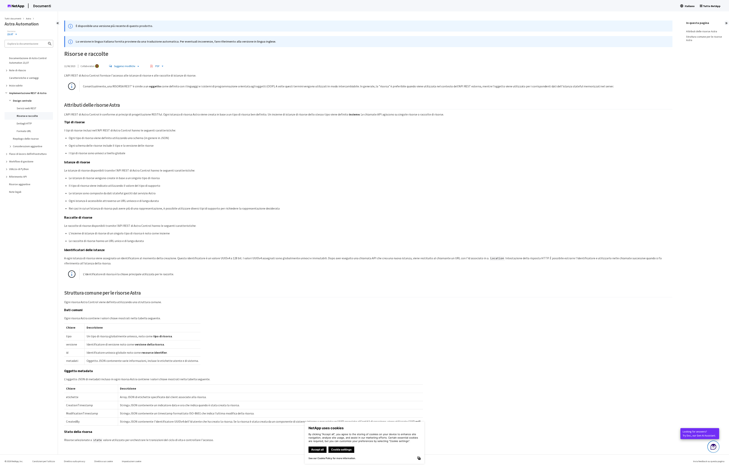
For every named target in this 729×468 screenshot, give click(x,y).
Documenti (42, 5)
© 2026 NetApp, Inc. (14, 461)
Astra (29, 18)
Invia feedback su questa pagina (708, 461)
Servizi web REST (26, 108)
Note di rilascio (17, 70)
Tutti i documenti (13, 18)
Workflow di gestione (21, 161)
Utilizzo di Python (19, 169)
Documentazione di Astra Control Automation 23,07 (28, 60)
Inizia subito (16, 85)
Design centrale (22, 100)
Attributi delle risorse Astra (701, 31)
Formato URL (24, 131)
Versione (11, 31)
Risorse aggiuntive (19, 184)
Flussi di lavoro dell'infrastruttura (28, 154)
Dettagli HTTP (24, 123)
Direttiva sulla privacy (74, 461)
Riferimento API (18, 176)
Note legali (15, 192)
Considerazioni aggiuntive (27, 146)
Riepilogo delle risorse (26, 138)
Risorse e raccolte (27, 116)
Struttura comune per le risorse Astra (704, 38)
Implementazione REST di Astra (28, 93)
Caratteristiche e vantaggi (24, 78)
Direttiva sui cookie (103, 461)
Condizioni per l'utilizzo (43, 461)
